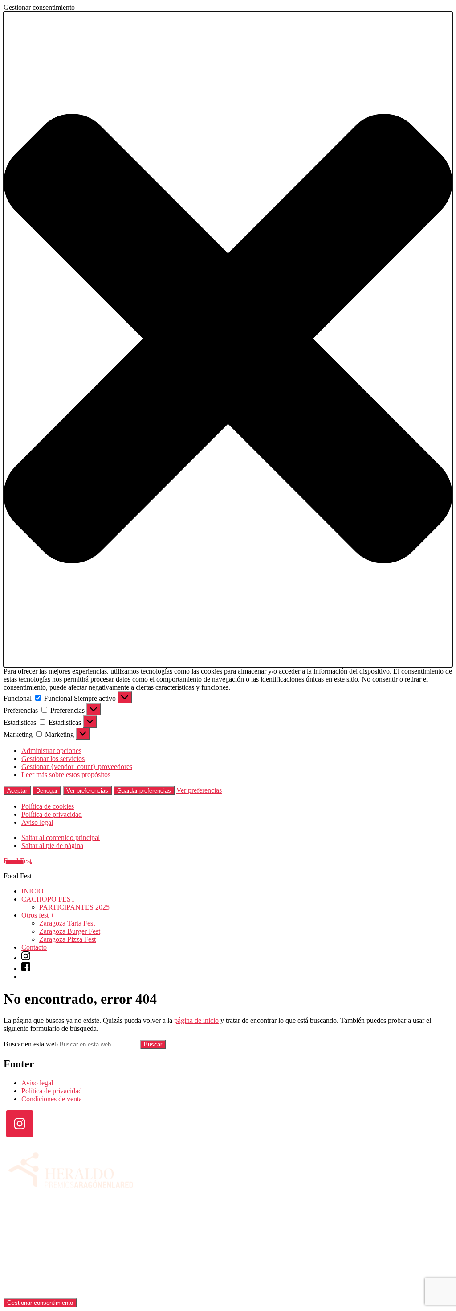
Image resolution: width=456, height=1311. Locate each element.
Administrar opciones (51, 750)
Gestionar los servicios (53, 758)
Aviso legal (37, 822)
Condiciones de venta (51, 1099)
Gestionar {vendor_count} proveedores (76, 766)
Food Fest (18, 860)
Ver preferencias (87, 790)
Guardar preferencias (144, 790)
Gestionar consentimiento (40, 1302)
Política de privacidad (51, 814)
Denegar (46, 790)
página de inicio (196, 1020)
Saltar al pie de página (52, 845)
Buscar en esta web (31, 1044)
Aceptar (17, 790)
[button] (228, 339)
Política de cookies (47, 806)
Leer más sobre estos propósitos (65, 774)
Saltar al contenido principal (60, 837)
